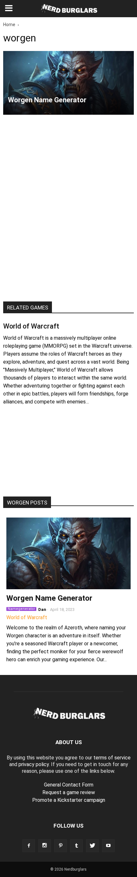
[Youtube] (108, 845)
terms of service (112, 758)
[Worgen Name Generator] (68, 83)
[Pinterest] (60, 845)
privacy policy (33, 764)
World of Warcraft (31, 326)
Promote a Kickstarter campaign (68, 800)
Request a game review (68, 792)
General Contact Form (68, 785)
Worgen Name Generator (49, 598)
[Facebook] (28, 845)
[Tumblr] (76, 845)
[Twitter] (92, 845)
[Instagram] (44, 845)
